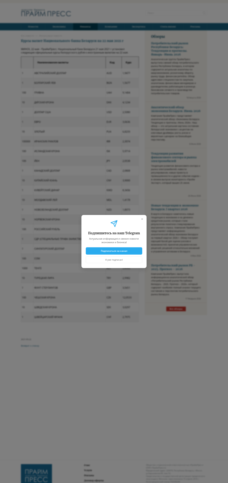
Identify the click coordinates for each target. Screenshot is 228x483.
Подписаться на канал (114, 250)
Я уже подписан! (114, 259)
